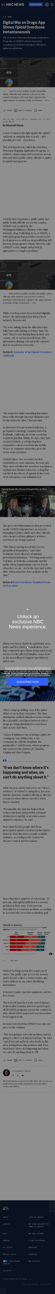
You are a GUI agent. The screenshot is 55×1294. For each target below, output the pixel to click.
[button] (52, 607)
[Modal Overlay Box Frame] (27, 647)
